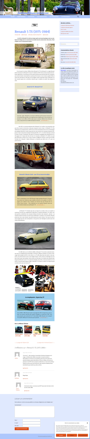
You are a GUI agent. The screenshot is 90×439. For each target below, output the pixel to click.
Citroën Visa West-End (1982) (71, 54)
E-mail (16, 423)
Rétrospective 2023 (65, 33)
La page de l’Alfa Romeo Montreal (67, 25)
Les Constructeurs (42, 16)
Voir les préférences (83, 435)
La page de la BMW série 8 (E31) (67, 31)
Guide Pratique (21, 16)
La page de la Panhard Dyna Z (45, 342)
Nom (16, 420)
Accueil (12, 16)
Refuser (72, 435)
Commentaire (18, 405)
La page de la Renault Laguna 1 (67, 27)
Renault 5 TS (39, 34)
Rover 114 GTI (63, 29)
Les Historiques (65, 16)
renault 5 (34, 34)
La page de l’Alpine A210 (22, 342)
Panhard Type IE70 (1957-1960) (72, 56)
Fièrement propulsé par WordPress (45, 436)
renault (31, 34)
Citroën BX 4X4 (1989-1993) (70, 62)
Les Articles (31, 16)
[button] (87, 423)
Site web (17, 425)
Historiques (25, 34)
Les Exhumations (54, 16)
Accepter (61, 435)
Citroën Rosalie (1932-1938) (72, 52)
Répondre (26, 368)
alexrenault (46, 34)
